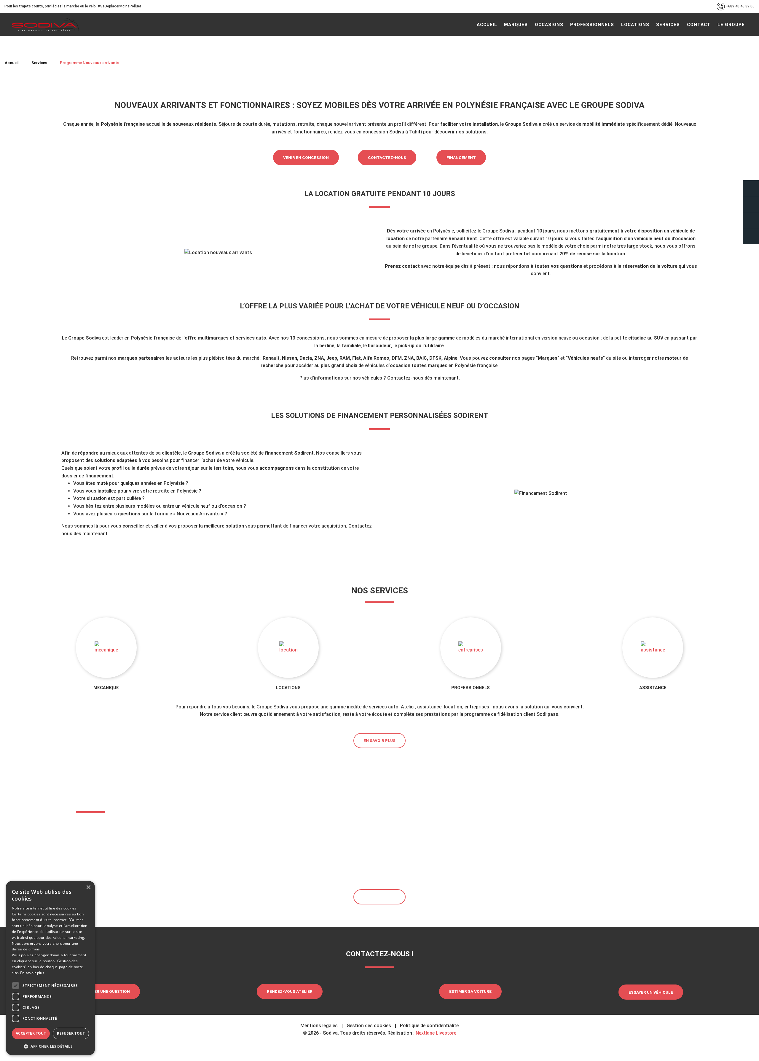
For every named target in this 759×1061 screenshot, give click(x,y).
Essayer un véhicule (651, 992)
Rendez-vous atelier (289, 991)
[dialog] (50, 968)
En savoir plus (379, 740)
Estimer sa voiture (470, 991)
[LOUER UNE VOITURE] (751, 236)
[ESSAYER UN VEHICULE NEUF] (751, 220)
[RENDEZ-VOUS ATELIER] (751, 204)
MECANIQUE (106, 687)
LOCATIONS (288, 687)
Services (39, 62)
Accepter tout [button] (31, 1033)
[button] (50, 1046)
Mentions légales (319, 1025)
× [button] (88, 887)
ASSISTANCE (652, 687)
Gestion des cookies (369, 1025)
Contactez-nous (387, 157)
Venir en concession (306, 157)
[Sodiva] (45, 24)
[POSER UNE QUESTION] (751, 188)
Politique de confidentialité (429, 1025)
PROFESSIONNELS (470, 687)
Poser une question (108, 991)
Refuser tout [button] (71, 1033)
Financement (461, 157)
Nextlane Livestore (435, 1033)
